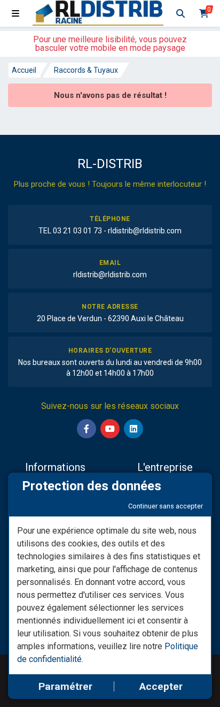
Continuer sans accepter (165, 506)
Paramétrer (65, 686)
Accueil (24, 70)
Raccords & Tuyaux (86, 70)
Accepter (161, 686)
